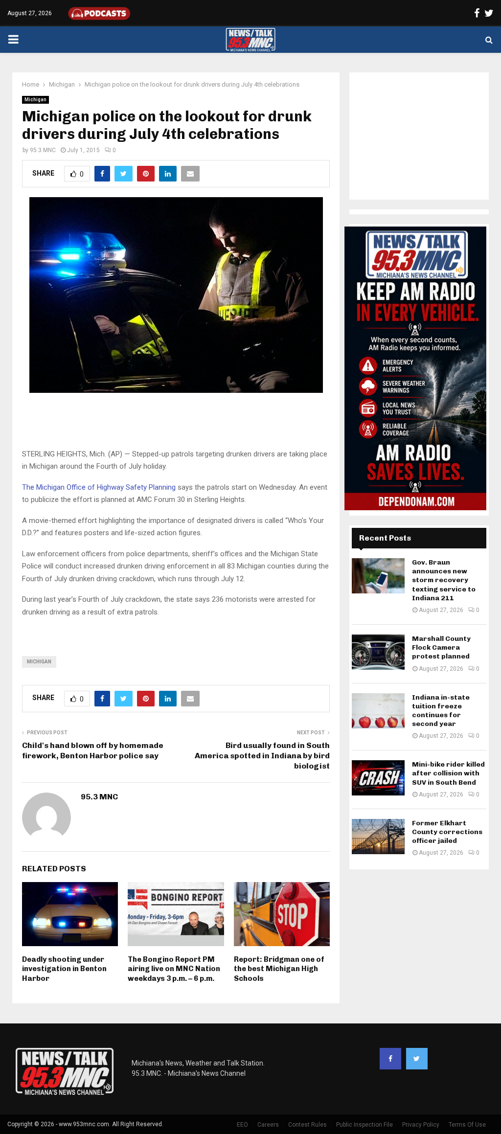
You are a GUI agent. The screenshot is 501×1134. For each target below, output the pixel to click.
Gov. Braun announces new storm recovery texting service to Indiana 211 (444, 580)
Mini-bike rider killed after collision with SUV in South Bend (448, 773)
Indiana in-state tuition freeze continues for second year (441, 710)
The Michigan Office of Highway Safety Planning (99, 487)
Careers (268, 1124)
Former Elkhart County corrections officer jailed (447, 832)
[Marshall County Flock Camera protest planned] (378, 652)
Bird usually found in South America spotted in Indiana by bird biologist (262, 756)
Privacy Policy (420, 1124)
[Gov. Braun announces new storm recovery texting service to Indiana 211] (378, 575)
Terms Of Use (467, 1124)
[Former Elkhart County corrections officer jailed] (378, 836)
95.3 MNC (43, 150)
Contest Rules (307, 1124)
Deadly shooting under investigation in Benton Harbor (64, 969)
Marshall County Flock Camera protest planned (441, 647)
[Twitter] (417, 1058)
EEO (242, 1124)
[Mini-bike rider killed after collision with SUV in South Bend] (378, 777)
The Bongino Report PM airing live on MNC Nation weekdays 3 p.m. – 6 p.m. (174, 969)
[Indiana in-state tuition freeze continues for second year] (378, 710)
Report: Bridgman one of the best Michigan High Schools (279, 969)
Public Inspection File (364, 1124)
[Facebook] (390, 1058)
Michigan (35, 99)
